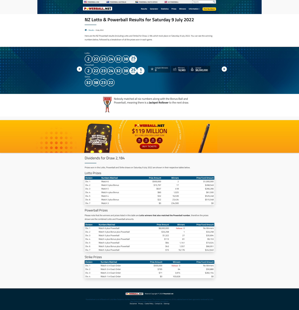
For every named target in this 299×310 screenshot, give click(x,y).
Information (194, 8)
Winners (182, 8)
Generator (154, 8)
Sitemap (166, 304)
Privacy (140, 304)
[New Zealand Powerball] (86, 30)
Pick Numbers (209, 9)
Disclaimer (133, 304)
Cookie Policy (149, 304)
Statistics (165, 8)
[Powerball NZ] (97, 8)
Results (144, 8)
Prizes (173, 8)
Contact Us (158, 304)
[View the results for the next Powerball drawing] (224, 69)
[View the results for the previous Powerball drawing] (79, 69)
